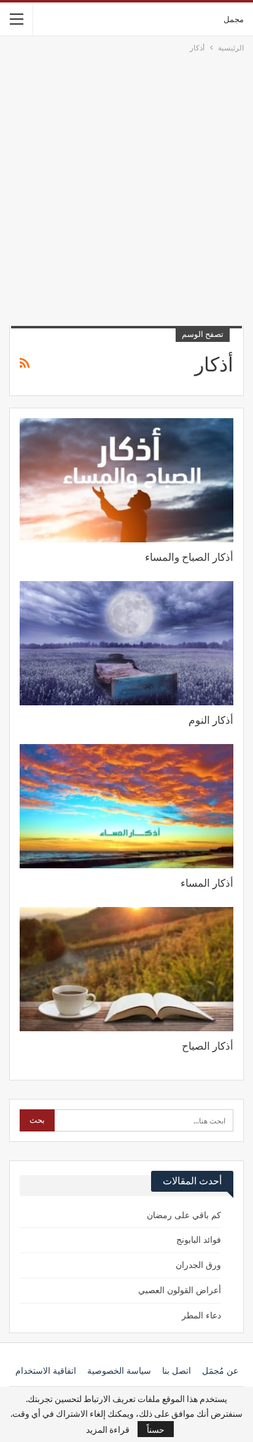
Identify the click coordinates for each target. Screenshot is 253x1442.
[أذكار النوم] (126, 643)
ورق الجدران (198, 1265)
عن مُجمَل (220, 1371)
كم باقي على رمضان (184, 1215)
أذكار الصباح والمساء (189, 557)
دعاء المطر (201, 1315)
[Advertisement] (126, 187)
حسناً (156, 1429)
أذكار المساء (207, 883)
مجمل (234, 19)
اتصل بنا (176, 1371)
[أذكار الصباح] (126, 969)
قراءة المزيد (108, 1429)
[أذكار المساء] (126, 806)
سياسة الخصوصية (119, 1371)
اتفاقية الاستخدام (45, 1371)
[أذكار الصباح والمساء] (126, 480)
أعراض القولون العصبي (179, 1290)
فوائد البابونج (198, 1240)
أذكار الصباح (207, 1046)
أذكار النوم (211, 720)
